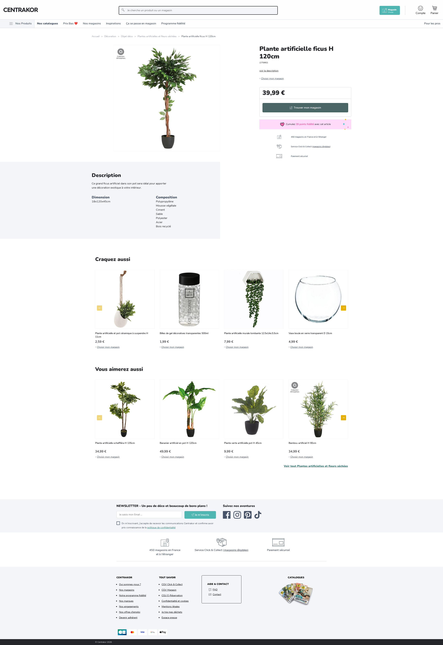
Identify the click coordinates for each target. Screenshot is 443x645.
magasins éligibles (321, 146)
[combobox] (198, 10)
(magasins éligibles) (235, 550)
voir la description (268, 70)
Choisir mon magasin (272, 78)
